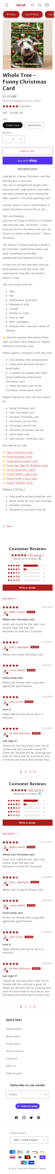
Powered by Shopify (37, 1168)
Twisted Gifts (22, 1168)
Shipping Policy (14, 1028)
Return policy (13, 1036)
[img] (10, 607)
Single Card (12, 125)
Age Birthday (32, 14)
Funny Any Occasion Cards (22, 461)
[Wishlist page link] (32, 5)
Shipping (17, 101)
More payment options (27, 168)
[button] (6, 5)
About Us (11, 1065)
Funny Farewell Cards (20, 482)
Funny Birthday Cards (19, 456)
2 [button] (26, 771)
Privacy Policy (13, 1043)
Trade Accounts (14, 1073)
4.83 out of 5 (36, 555)
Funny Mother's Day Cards (22, 474)
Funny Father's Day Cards (22, 478)
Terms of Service (15, 1051)
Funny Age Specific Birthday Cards (27, 465)
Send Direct (34, 125)
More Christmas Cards (20, 452)
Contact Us (12, 1058)
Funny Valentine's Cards (21, 469)
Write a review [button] (27, 587)
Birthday (11, 14)
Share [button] (9, 526)
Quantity (7, 132)
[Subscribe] (45, 1095)
